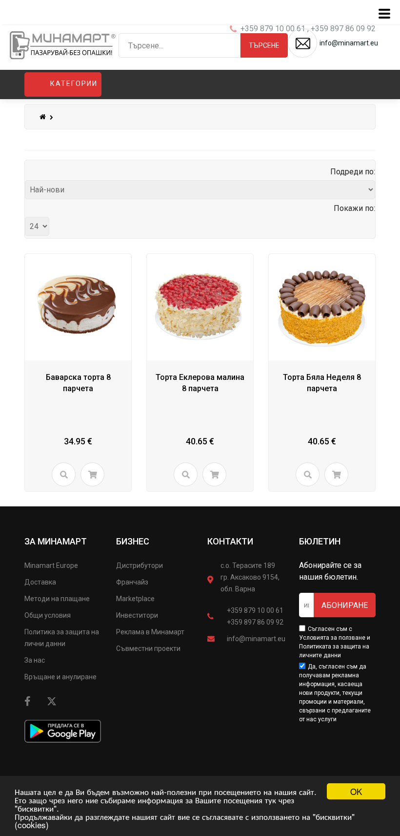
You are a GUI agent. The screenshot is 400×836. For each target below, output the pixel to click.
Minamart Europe (51, 565)
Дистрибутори (139, 565)
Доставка (40, 582)
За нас (34, 660)
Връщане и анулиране (60, 677)
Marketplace (135, 599)
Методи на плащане (57, 599)
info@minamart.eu (256, 639)
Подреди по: (352, 171)
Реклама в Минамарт (150, 632)
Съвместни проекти (148, 648)
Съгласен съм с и (334, 642)
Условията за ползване (332, 637)
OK (356, 791)
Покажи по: (354, 208)
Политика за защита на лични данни (61, 638)
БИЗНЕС (132, 541)
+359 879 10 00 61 (255, 610)
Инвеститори (137, 615)
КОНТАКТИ (230, 541)
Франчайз (132, 582)
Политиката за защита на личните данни (334, 651)
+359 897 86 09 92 (255, 622)
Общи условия (47, 615)
